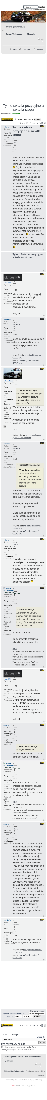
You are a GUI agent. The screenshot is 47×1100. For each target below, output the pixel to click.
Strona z (35, 123)
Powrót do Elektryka (11, 1034)
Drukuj (38, 40)
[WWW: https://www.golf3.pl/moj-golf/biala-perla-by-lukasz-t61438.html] (5, 426)
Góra (43, 250)
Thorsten (16, 593)
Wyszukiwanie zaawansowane (32, 9)
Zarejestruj (27, 49)
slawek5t (7, 283)
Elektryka (31, 34)
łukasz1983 (8, 381)
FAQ (15, 49)
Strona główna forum (15, 27)
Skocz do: (41, 1037)
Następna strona (37, 1011)
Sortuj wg (11, 1016)
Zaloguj (40, 49)
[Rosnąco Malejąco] (32, 1016)
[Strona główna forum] (23, 12)
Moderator (16, 114)
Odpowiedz (6, 119)
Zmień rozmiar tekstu (42, 40)
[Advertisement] (23, 77)
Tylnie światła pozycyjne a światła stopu (23, 108)
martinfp (16, 324)
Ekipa (6, 1071)
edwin (15, 143)
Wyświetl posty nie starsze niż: (15, 1013)
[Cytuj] (42, 126)
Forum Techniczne (14, 34)
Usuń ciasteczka (17, 1071)
